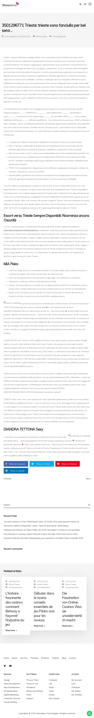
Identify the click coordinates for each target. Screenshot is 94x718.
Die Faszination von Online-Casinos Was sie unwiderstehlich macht (72, 606)
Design (7, 680)
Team (51, 691)
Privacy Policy (32, 680)
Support (29, 698)
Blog (64, 658)
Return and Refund (34, 691)
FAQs (28, 694)
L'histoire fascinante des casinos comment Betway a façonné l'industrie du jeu (15, 609)
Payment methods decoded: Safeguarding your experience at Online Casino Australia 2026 (43, 538)
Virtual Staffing (10, 702)
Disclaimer (30, 687)
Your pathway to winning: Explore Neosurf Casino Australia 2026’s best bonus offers (41, 534)
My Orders (76, 691)
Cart (73, 683)
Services (24, 658)
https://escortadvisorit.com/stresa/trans (21, 230)
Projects (55, 658)
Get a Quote (54, 698)
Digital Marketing (11, 694)
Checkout (75, 687)
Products (45, 658)
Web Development (12, 683)
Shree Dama (41, 36)
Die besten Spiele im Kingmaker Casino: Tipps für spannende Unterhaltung (36, 525)
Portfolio (34, 658)
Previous (7, 478)
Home (6, 658)
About (14, 658)
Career (52, 694)
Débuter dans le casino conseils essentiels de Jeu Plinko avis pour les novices (44, 606)
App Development (12, 687)
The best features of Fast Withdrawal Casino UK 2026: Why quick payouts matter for (41, 521)
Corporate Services (12, 698)
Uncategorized (59, 36)
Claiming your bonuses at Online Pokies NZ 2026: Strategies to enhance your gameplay (42, 530)
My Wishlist (76, 694)
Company (53, 680)
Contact (72, 658)
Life (50, 683)
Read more (10, 630)
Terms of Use (32, 683)
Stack (51, 687)
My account (76, 680)
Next (88, 478)
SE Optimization (11, 691)
